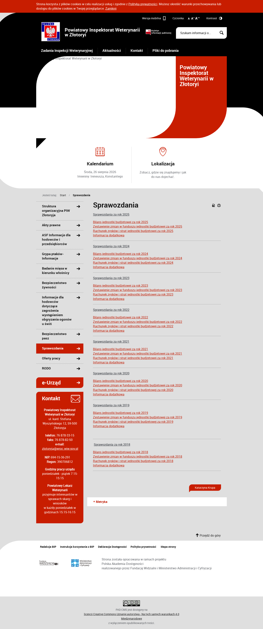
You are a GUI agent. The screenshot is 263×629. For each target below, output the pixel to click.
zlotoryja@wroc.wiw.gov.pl (60, 448)
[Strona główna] (50, 32)
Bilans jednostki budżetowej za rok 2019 (120, 413)
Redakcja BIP (48, 547)
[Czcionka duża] (197, 19)
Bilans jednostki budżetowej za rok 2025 (120, 222)
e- (48, 381)
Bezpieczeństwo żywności (54, 285)
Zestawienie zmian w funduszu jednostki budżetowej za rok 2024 (137, 258)
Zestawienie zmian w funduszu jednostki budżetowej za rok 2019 (137, 417)
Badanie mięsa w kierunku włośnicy (55, 270)
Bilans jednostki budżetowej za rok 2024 (120, 254)
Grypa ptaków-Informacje (53, 256)
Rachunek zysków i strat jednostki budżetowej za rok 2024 (133, 262)
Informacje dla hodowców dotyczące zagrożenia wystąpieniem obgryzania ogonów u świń (57, 310)
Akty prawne (51, 225)
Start (63, 195)
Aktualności (111, 50)
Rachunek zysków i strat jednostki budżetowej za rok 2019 (133, 422)
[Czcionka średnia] (193, 19)
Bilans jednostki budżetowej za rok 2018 (120, 452)
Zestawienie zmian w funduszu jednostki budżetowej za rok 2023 (137, 290)
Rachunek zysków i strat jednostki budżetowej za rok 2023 (133, 294)
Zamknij (110, 8)
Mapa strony (168, 547)
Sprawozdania (81, 195)
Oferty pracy (51, 358)
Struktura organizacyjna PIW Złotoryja (56, 210)
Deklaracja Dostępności (112, 547)
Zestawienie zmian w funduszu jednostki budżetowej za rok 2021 (137, 353)
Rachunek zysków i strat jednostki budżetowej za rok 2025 (133, 231)
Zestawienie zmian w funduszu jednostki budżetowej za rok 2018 (137, 456)
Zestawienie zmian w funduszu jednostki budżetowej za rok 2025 (137, 226)
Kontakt (137, 50)
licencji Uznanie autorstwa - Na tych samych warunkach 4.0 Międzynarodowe (131, 616)
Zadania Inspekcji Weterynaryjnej (67, 50)
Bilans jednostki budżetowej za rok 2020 (120, 381)
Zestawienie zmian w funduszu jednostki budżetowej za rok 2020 (137, 385)
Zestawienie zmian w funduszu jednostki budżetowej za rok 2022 (137, 322)
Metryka (100, 502)
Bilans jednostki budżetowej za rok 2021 (120, 349)
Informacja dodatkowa (108, 235)
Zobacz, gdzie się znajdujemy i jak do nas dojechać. (163, 174)
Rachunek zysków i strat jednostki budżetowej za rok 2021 (133, 358)
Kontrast (211, 18)
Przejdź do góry (210, 535)
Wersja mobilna (151, 18)
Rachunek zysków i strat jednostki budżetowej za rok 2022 (133, 326)
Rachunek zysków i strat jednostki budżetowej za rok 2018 (133, 461)
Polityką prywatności (142, 4)
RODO (46, 368)
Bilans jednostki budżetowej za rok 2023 (120, 285)
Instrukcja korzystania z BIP (77, 547)
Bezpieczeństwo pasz (54, 336)
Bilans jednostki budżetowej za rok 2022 (120, 317)
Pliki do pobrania (165, 50)
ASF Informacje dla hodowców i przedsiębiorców (56, 239)
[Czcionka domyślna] (189, 19)
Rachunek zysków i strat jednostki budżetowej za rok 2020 (133, 390)
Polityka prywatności (143, 547)
